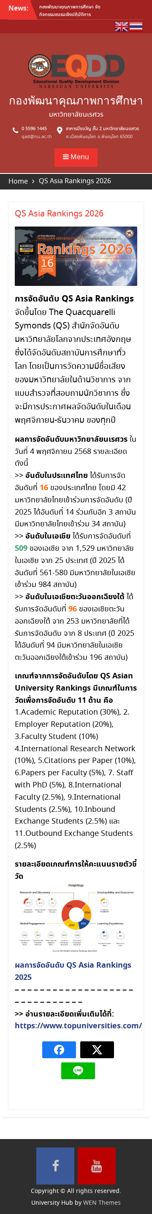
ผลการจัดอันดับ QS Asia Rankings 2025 (73, 971)
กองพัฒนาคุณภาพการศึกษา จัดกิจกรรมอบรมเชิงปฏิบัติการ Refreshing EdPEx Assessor (69, 14)
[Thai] (136, 25)
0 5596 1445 (34, 128)
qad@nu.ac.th (37, 136)
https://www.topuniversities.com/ (78, 1026)
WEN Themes (102, 1203)
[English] (122, 25)
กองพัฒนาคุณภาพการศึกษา (76, 100)
